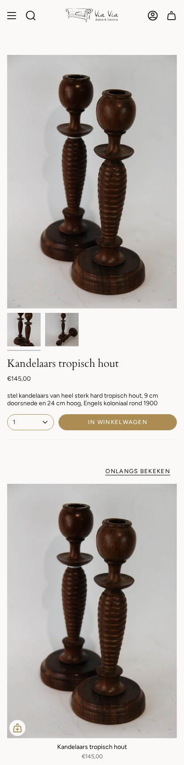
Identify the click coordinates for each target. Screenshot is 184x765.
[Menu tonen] (11, 15)
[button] (30, 15)
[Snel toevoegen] (17, 728)
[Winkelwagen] (171, 15)
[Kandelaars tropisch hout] (92, 611)
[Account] (152, 15)
